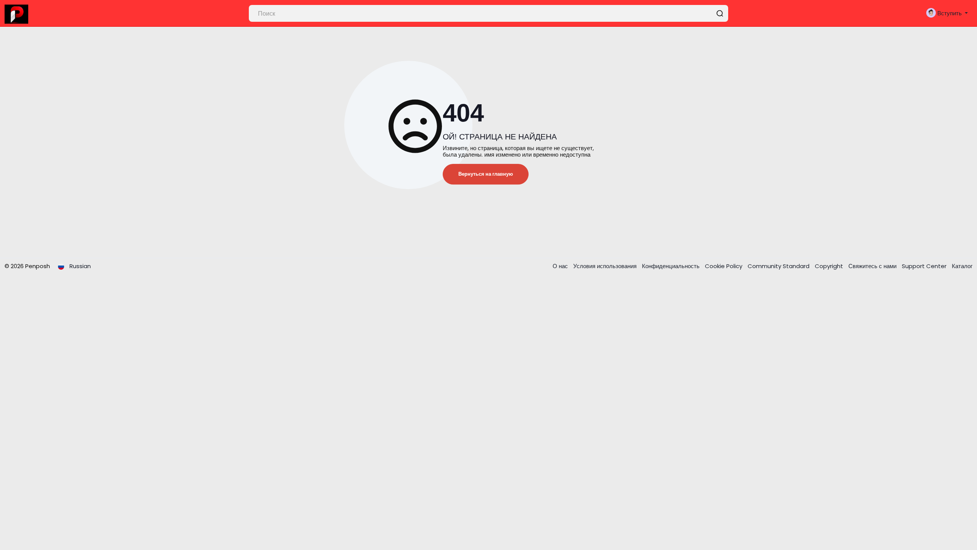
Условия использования (605, 266)
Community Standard (779, 266)
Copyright (830, 266)
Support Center (925, 266)
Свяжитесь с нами (873, 266)
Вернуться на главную (485, 174)
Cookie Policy (724, 266)
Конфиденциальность (671, 266)
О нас (561, 266)
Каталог (962, 266)
